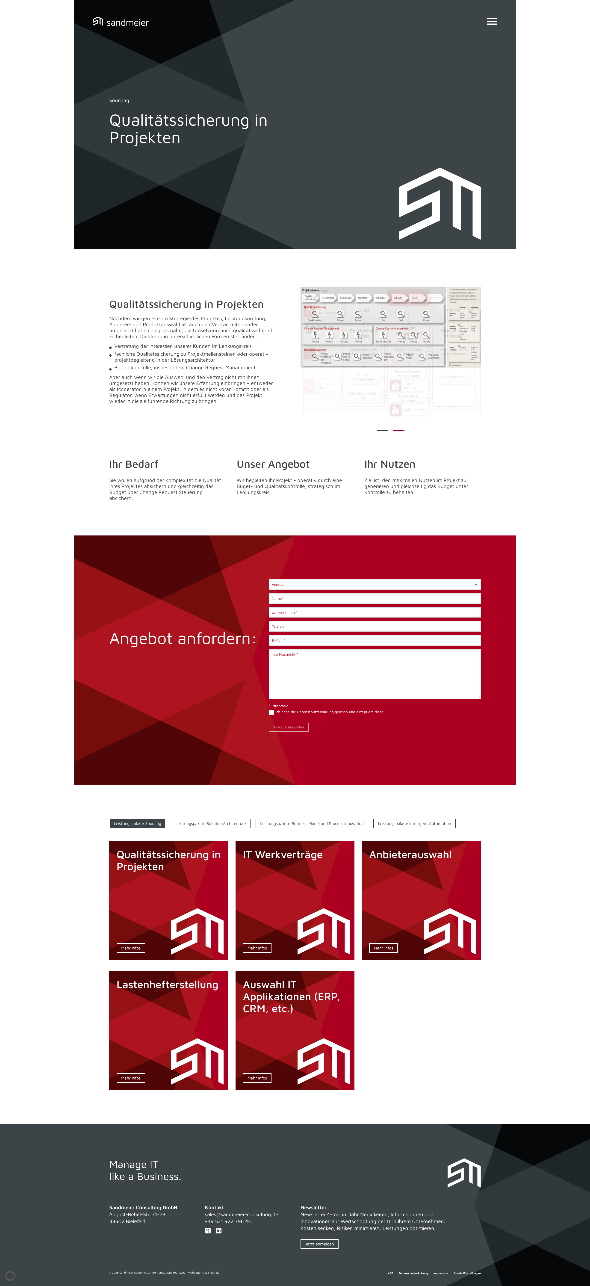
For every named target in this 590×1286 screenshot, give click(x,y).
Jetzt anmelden (319, 1244)
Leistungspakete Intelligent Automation (414, 823)
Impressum (441, 1273)
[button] (10, 1276)
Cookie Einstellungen (467, 1273)
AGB (390, 1273)
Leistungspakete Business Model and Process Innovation (312, 823)
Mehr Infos (131, 948)
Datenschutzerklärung (315, 712)
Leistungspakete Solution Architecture (210, 823)
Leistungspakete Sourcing (137, 823)
